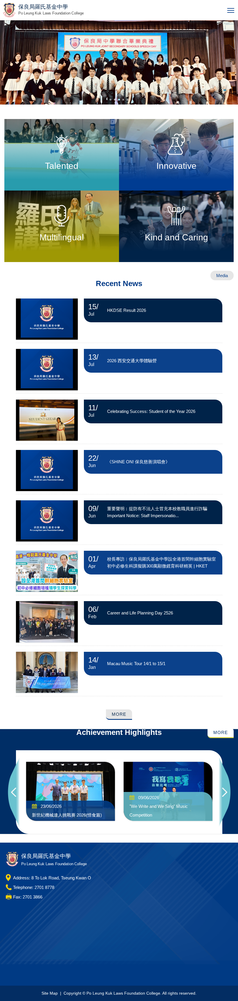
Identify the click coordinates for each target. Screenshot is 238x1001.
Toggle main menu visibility (231, 10)
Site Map (50, 993)
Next (224, 792)
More (119, 714)
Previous (13, 792)
